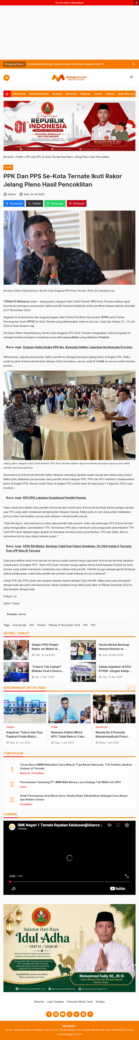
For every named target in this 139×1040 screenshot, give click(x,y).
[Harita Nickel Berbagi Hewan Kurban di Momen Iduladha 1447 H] (83, 650)
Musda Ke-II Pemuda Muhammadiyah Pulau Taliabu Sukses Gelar (111, 736)
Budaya (57, 93)
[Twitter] (70, 1014)
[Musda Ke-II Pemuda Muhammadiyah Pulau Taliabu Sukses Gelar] (114, 708)
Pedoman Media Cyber (80, 1001)
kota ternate (19, 625)
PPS (93, 625)
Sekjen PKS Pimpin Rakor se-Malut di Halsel (45, 649)
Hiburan (85, 93)
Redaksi (100, 1001)
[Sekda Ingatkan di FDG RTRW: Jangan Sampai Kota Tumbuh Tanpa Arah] (83, 672)
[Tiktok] (76, 1014)
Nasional (25, 773)
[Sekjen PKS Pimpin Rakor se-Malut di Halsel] (16, 650)
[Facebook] (49, 1014)
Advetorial (19, 93)
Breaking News (39, 93)
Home (98, 93)
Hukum (110, 93)
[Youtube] (63, 1014)
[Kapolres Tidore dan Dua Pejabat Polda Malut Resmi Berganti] (25, 708)
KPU (32, 625)
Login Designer (55, 1001)
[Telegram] (83, 1014)
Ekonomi (71, 93)
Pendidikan (38, 773)
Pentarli (41, 625)
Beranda (39, 1001)
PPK (85, 625)
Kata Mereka (126, 93)
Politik (8, 167)
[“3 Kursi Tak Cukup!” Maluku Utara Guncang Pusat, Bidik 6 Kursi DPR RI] (16, 672)
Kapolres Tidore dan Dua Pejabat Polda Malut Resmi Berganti (24, 736)
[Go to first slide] (134, 688)
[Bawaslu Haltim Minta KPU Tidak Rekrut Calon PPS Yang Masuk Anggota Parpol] (69, 708)
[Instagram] (56, 1014)
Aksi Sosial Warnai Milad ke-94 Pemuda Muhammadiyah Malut (65, 64)
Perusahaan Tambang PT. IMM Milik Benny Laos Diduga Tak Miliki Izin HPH (70, 782)
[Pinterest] (90, 1014)
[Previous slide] (129, 688)
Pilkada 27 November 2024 (64, 625)
